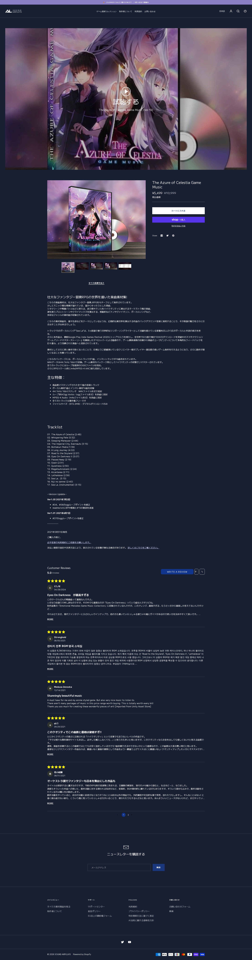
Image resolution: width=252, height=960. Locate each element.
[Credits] (110, 266)
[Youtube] (129, 942)
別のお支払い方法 (178, 226)
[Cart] (245, 11)
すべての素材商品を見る (58, 906)
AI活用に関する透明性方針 (141, 920)
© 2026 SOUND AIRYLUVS (59, 954)
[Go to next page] (133, 815)
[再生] (126, 91)
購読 (159, 867)
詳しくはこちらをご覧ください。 (143, 547)
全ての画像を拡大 (96, 283)
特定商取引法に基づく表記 (141, 915)
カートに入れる (178, 210)
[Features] (96, 266)
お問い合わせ (150, 11)
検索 (171, 911)
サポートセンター (96, 906)
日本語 (222, 11)
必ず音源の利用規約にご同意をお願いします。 (69, 542)
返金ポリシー (94, 911)
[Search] (238, 11)
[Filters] (196, 572)
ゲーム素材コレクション (106, 11)
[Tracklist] (82, 266)
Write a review (177, 571)
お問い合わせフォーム (179, 906)
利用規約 (138, 11)
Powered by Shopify (82, 954)
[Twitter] (122, 942)
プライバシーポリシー (139, 911)
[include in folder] (125, 266)
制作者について (125, 11)
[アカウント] (231, 11)
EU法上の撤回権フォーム (100, 915)
